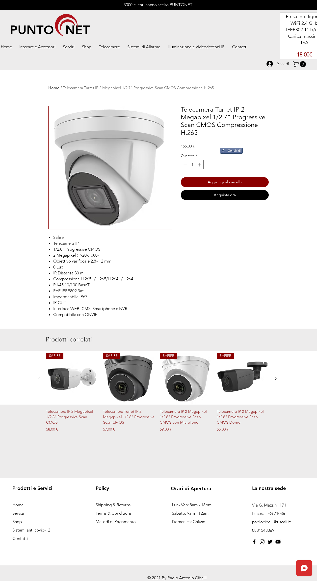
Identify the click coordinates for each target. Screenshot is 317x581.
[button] (68, 47)
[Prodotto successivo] (276, 379)
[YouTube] (278, 542)
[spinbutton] (192, 164)
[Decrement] (185, 164)
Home (53, 87)
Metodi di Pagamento (116, 521)
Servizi (18, 513)
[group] (157, 395)
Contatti (20, 538)
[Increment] (200, 164)
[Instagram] (262, 542)
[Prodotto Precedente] (39, 379)
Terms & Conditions (114, 513)
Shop (17, 521)
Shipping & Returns (113, 504)
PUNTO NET (50, 30)
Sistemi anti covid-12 (31, 530)
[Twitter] (270, 542)
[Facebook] (254, 542)
